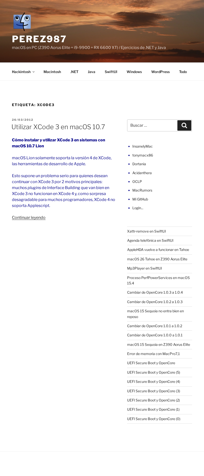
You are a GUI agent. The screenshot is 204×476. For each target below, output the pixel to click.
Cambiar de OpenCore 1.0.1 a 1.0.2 (154, 326)
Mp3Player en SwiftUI (144, 268)
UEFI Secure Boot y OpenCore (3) (153, 391)
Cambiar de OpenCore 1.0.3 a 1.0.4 (155, 292)
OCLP (137, 181)
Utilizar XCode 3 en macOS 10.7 (58, 127)
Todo (183, 72)
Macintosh (52, 72)
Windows (134, 72)
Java (91, 72)
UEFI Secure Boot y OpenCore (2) (153, 400)
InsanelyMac (142, 146)
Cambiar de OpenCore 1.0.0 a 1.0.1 (155, 335)
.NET (74, 72)
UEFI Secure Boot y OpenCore (151, 363)
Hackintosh (21, 72)
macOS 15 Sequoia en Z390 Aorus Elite (158, 344)
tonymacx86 (142, 155)
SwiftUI (111, 72)
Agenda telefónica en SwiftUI (150, 240)
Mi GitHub (140, 199)
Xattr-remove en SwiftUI (146, 231)
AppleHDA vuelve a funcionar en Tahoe (158, 249)
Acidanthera (142, 173)
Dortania (139, 164)
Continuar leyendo (29, 217)
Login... (137, 208)
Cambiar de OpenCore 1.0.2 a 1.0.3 (155, 302)
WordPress (160, 72)
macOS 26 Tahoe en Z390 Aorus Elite (157, 259)
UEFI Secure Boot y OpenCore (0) (153, 419)
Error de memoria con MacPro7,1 (153, 354)
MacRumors (142, 190)
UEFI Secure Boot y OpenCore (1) (153, 409)
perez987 (39, 39)
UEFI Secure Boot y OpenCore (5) (153, 372)
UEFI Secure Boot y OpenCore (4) (153, 381)
